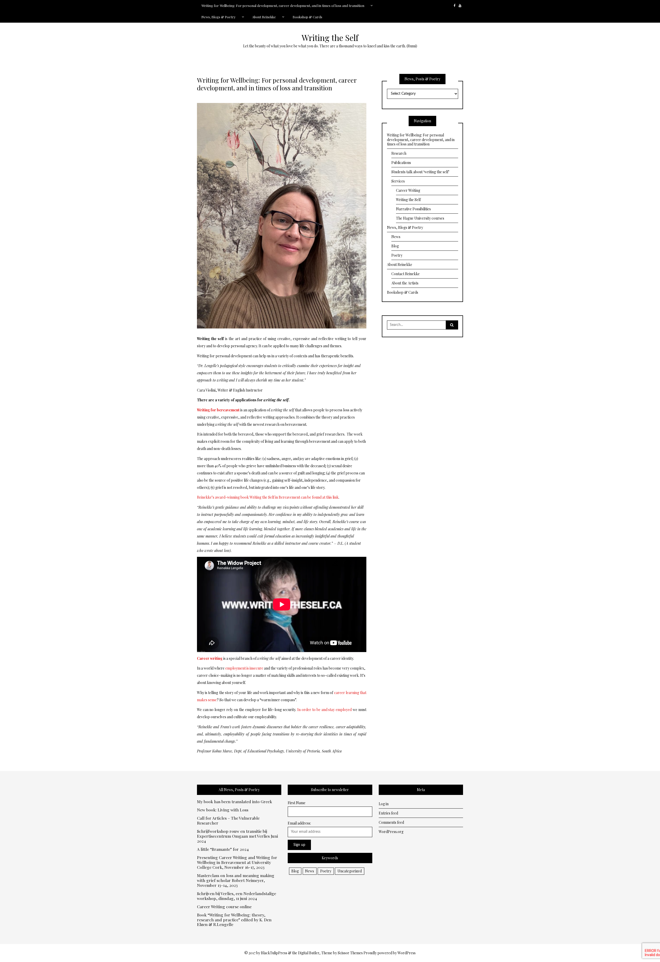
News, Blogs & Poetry (218, 17)
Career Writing (408, 190)
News (395, 236)
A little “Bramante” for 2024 (223, 849)
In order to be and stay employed (324, 709)
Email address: (299, 823)
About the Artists (404, 283)
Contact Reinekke (405, 273)
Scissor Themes (350, 952)
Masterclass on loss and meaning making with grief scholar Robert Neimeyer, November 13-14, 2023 (235, 880)
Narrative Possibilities (413, 208)
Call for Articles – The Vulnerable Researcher (228, 821)
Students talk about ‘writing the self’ (420, 171)
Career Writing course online (224, 906)
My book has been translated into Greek (234, 801)
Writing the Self (330, 37)
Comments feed (391, 822)
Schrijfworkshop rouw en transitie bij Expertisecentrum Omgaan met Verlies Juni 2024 (237, 836)
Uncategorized (349, 871)
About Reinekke (264, 17)
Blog (395, 246)
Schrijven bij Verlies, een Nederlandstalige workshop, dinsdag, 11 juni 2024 (236, 896)
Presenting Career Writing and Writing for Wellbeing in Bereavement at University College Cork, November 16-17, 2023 (237, 862)
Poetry (396, 255)
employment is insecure (244, 668)
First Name (297, 802)
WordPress (407, 952)
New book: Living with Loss (222, 810)
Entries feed (388, 813)
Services (398, 181)
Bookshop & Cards (307, 17)
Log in (384, 803)
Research (398, 153)
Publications (401, 162)
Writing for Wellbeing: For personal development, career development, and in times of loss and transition (282, 5)
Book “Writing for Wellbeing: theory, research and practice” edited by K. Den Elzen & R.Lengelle (234, 920)
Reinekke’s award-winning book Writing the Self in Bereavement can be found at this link (268, 497)
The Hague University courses (420, 218)
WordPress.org (391, 831)
